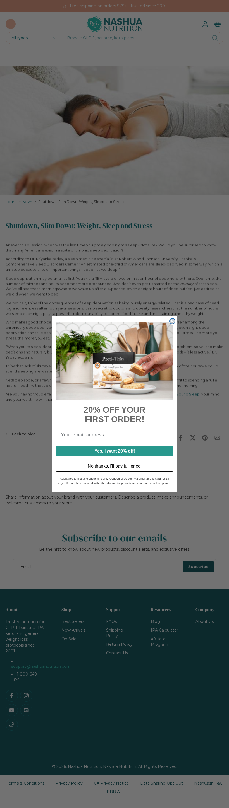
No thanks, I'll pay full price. (115, 466)
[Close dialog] (172, 321)
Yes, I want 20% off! (114, 451)
